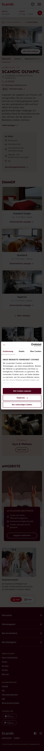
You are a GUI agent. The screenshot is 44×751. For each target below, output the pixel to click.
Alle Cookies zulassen (22, 391)
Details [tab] (22, 351)
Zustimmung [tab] (8, 351)
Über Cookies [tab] (35, 351)
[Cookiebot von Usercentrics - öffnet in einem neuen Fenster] (31, 344)
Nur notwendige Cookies (22, 405)
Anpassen (21, 398)
